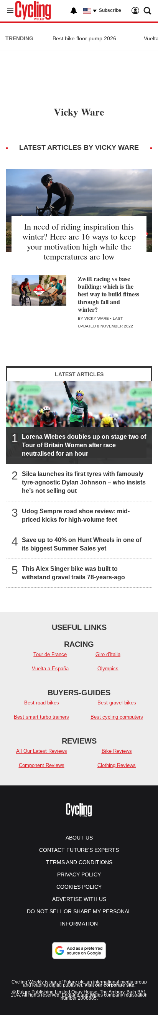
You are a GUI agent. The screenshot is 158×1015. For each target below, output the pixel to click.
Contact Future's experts (79, 850)
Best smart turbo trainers (41, 717)
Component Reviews (41, 765)
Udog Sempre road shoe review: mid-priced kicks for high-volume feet (76, 514)
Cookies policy (79, 887)
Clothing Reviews (116, 765)
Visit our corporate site (109, 985)
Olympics (107, 668)
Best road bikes (41, 703)
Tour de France (50, 654)
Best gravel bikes (116, 703)
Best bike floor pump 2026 (84, 38)
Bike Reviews (117, 751)
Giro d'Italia (107, 654)
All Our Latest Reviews (41, 751)
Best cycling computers (117, 717)
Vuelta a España (50, 668)
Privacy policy (79, 874)
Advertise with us (79, 899)
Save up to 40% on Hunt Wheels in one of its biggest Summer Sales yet (82, 543)
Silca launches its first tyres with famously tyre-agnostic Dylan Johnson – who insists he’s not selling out (84, 482)
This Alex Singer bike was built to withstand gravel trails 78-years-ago (73, 572)
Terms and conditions (79, 862)
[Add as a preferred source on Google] (79, 950)
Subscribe (110, 10)
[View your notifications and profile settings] (73, 10)
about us (79, 838)
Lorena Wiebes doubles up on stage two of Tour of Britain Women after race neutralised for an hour (84, 444)
